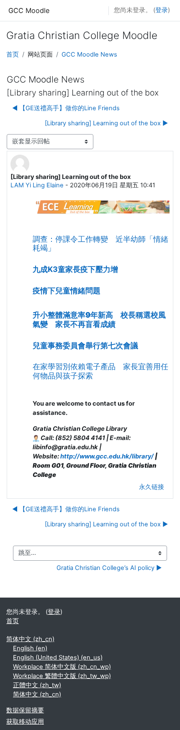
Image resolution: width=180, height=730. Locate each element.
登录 (161, 10)
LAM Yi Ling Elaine (37, 185)
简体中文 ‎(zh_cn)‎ (30, 639)
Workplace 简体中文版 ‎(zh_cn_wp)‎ (62, 666)
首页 (12, 54)
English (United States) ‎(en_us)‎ (58, 657)
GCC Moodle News (89, 54)
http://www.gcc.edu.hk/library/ (107, 456)
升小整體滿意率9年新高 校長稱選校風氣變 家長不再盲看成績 (99, 319)
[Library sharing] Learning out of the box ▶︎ (106, 123)
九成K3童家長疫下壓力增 (75, 269)
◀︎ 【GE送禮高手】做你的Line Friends (66, 108)
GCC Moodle (28, 10)
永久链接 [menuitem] (151, 487)
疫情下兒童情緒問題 (66, 290)
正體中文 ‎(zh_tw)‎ (37, 685)
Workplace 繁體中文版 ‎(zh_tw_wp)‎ (62, 676)
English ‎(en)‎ (30, 648)
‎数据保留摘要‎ (25, 710)
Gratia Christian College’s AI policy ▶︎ (109, 568)
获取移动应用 (25, 721)
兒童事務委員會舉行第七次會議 (85, 345)
